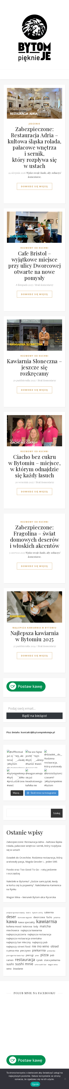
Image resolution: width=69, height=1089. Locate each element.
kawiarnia (46, 921)
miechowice (12, 930)
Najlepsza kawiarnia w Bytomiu (34, 627)
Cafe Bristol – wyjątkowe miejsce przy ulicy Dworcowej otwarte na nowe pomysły (34, 265)
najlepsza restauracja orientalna (24, 938)
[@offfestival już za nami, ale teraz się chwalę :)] (16, 759)
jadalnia (57, 917)
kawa (11, 922)
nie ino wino (40, 946)
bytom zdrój (37, 913)
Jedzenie (34, 123)
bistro (28, 913)
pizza (44, 955)
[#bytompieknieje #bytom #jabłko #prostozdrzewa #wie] (16, 778)
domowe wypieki (25, 917)
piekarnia (39, 950)
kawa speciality (26, 922)
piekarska (51, 951)
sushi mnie (24, 964)
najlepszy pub (39, 942)
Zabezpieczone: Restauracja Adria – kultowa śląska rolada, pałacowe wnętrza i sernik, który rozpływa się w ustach (34, 147)
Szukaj (56, 813)
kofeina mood (13, 926)
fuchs (49, 917)
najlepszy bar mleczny (18, 942)
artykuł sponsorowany (15, 913)
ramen (9, 960)
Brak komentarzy (44, 284)
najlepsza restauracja (39, 934)
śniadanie (18, 968)
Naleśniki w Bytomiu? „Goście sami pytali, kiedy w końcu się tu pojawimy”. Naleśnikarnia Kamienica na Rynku (33, 885)
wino (9, 968)
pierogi (30, 955)
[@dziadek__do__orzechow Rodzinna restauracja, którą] (53, 759)
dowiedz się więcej (34, 186)
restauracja (25, 960)
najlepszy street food (18, 946)
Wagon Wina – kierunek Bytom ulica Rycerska (31, 897)
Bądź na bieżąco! (34, 715)
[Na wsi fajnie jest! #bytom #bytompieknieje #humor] (34, 759)
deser (11, 917)
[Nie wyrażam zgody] (65, 1078)
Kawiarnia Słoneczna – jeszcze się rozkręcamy (34, 367)
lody (36, 926)
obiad (55, 946)
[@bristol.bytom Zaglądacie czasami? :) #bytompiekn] (53, 778)
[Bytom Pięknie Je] (34, 38)
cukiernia (49, 912)
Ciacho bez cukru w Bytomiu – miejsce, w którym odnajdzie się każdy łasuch (34, 466)
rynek (39, 960)
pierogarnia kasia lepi (15, 955)
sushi (10, 964)
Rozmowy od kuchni (34, 248)
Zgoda (35, 1084)
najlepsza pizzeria (16, 934)
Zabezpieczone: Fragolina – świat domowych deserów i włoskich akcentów (34, 536)
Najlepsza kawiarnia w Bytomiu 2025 (34, 636)
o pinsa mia (12, 950)
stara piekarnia (52, 960)
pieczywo (25, 950)
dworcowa (39, 917)
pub (52, 955)
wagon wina (53, 964)
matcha (45, 926)
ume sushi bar (41, 964)
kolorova (27, 926)
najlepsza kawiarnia (31, 930)
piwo (37, 955)
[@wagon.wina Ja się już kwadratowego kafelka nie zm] (34, 778)
